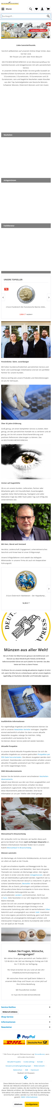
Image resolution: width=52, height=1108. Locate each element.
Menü (9, 9)
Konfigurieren (32, 1104)
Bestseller (26, 883)
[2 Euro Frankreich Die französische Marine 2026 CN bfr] (26, 294)
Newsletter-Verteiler (22, 729)
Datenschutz (17, 1070)
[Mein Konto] (42, 9)
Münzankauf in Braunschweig (19, 848)
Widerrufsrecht (39, 1066)
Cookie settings (28, 1062)
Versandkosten (40, 1054)
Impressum (35, 1070)
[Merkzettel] (36, 9)
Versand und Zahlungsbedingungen (18, 1066)
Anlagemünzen (36, 875)
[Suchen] (48, 16)
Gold (37, 912)
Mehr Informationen (29, 1097)
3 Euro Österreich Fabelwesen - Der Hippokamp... (26, 596)
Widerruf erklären (10, 1012)
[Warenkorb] (48, 9)
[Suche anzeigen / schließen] (30, 9)
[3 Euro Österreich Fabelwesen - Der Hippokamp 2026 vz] (26, 581)
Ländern (18, 895)
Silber (47, 909)
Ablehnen (18, 1104)
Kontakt (40, 1062)
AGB (26, 1070)
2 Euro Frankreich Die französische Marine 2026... (26, 307)
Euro (5, 898)
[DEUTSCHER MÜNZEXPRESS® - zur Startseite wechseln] (10, 3)
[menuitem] (6, 9)
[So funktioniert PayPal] (26, 1036)
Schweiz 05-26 (26, 30)
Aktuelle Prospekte (14, 1062)
